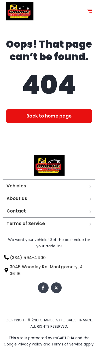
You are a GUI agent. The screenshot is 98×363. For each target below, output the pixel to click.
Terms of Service (26, 223)
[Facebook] (43, 287)
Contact (16, 211)
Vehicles (16, 186)
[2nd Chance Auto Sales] (19, 11)
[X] (56, 287)
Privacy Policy (30, 344)
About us (17, 198)
